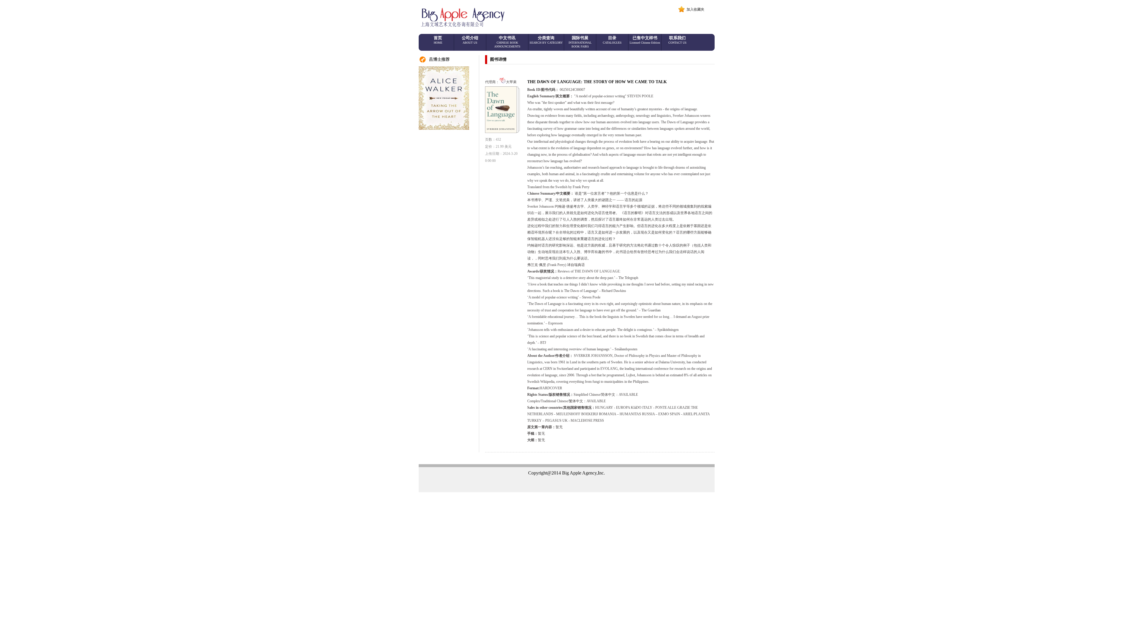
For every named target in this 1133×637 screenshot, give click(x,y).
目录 (612, 40)
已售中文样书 (645, 40)
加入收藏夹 (695, 9)
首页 (438, 40)
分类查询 (546, 40)
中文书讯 (507, 42)
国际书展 (580, 42)
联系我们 (677, 40)
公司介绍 (470, 40)
